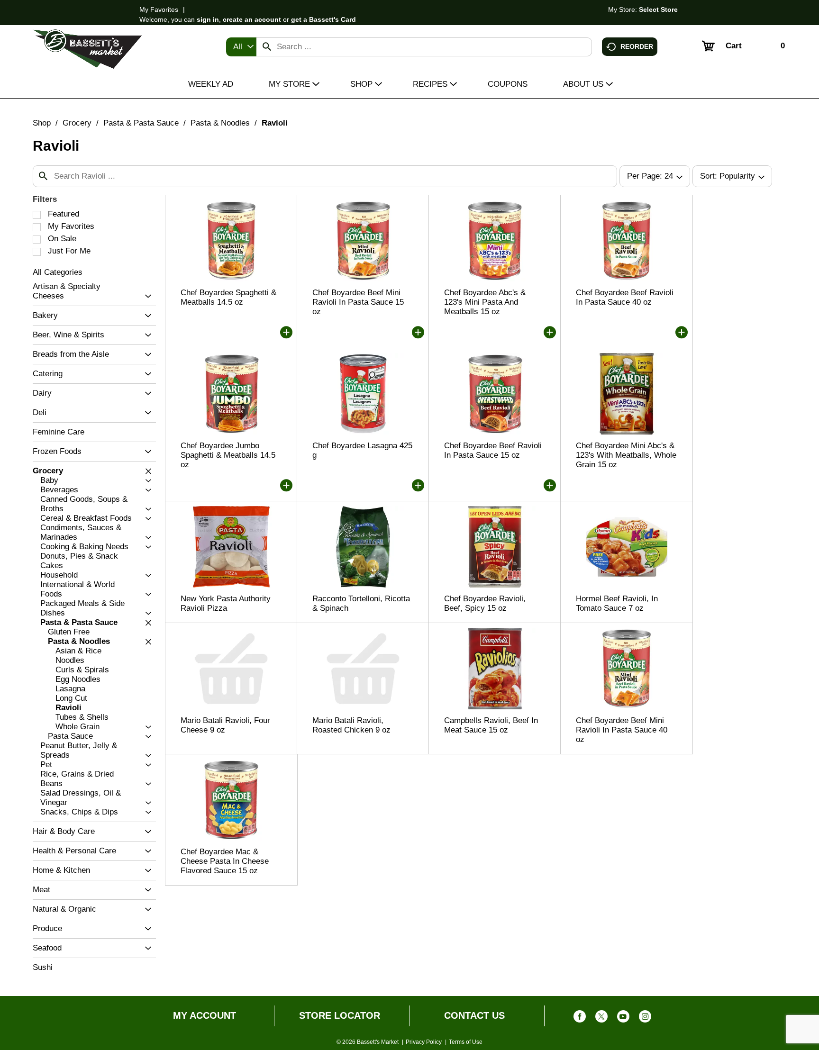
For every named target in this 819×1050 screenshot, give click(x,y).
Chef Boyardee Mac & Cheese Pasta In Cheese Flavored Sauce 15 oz (225, 861)
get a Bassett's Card (323, 19)
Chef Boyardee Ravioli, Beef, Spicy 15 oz (485, 603)
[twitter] (601, 1018)
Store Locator (339, 1015)
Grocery (77, 122)
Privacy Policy (424, 1042)
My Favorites (158, 9)
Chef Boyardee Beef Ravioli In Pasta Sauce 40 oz (624, 297)
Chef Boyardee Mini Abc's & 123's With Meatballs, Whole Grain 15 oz (626, 455)
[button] (146, 296)
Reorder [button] (636, 46)
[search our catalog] (266, 46)
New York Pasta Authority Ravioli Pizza (226, 603)
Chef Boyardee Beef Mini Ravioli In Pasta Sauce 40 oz (621, 730)
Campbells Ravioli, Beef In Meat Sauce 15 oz (491, 725)
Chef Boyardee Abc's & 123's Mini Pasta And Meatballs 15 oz (485, 302)
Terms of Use (465, 1042)
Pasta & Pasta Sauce (141, 122)
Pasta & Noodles (220, 122)
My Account (204, 1015)
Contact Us (474, 1015)
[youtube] (623, 1018)
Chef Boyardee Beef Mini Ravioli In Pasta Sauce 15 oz (358, 302)
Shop (42, 122)
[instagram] (645, 1018)
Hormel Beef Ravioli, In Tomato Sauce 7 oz (617, 603)
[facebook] (579, 1018)
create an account (252, 19)
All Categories (57, 272)
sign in (208, 19)
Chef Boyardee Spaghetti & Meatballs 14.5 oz (228, 297)
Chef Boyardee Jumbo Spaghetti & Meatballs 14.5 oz (228, 455)
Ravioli (275, 122)
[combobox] (241, 46)
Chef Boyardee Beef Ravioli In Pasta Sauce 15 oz (493, 450)
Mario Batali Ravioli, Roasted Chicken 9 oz (351, 725)
